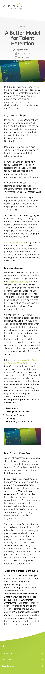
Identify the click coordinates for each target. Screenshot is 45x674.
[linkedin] (3, 646)
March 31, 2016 (24, 53)
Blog (22, 26)
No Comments (24, 57)
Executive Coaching (18, 281)
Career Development (14, 242)
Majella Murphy (25, 50)
